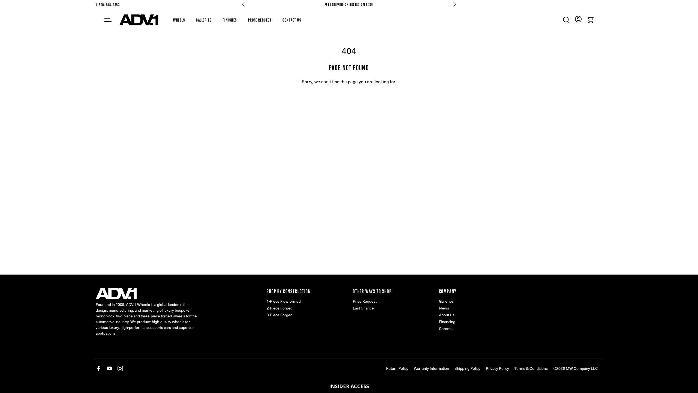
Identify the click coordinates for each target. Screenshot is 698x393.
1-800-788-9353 (108, 4)
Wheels (179, 19)
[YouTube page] (109, 368)
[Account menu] (578, 19)
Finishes (230, 19)
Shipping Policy (467, 368)
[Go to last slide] (243, 4)
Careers (446, 328)
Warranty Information (431, 368)
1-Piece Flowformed (284, 301)
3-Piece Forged (280, 314)
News (444, 308)
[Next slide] (455, 4)
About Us (447, 314)
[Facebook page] (98, 368)
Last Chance (363, 308)
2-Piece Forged (280, 308)
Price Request (260, 19)
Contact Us (291, 19)
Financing (447, 321)
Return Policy (397, 368)
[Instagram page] (120, 368)
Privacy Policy (497, 368)
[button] (349, 386)
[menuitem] (566, 20)
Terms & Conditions (531, 368)
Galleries (204, 19)
